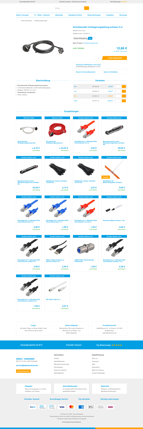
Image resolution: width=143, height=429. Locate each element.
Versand (125, 51)
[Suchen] (86, 8)
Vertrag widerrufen (23, 371)
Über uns (95, 358)
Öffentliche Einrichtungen (61, 364)
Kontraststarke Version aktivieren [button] (71, 422)
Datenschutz (96, 367)
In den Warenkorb (115, 58)
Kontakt (56, 358)
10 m (75, 101)
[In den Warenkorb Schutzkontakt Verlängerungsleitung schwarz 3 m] (124, 91)
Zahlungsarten (58, 367)
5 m (75, 96)
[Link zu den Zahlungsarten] (71, 408)
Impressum (95, 361)
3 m (75, 91)
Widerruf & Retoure (98, 370)
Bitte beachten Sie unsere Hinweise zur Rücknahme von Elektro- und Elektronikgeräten (71, 330)
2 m (75, 86)
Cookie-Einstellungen (98, 373)
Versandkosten (79, 414)
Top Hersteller (84, 399)
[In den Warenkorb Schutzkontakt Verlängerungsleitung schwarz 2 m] (124, 86)
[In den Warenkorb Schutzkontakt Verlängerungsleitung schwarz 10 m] (124, 100)
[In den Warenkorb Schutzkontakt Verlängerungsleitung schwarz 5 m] (124, 96)
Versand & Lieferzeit (60, 370)
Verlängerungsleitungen (91, 43)
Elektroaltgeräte (59, 373)
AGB (93, 364)
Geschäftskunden (59, 361)
